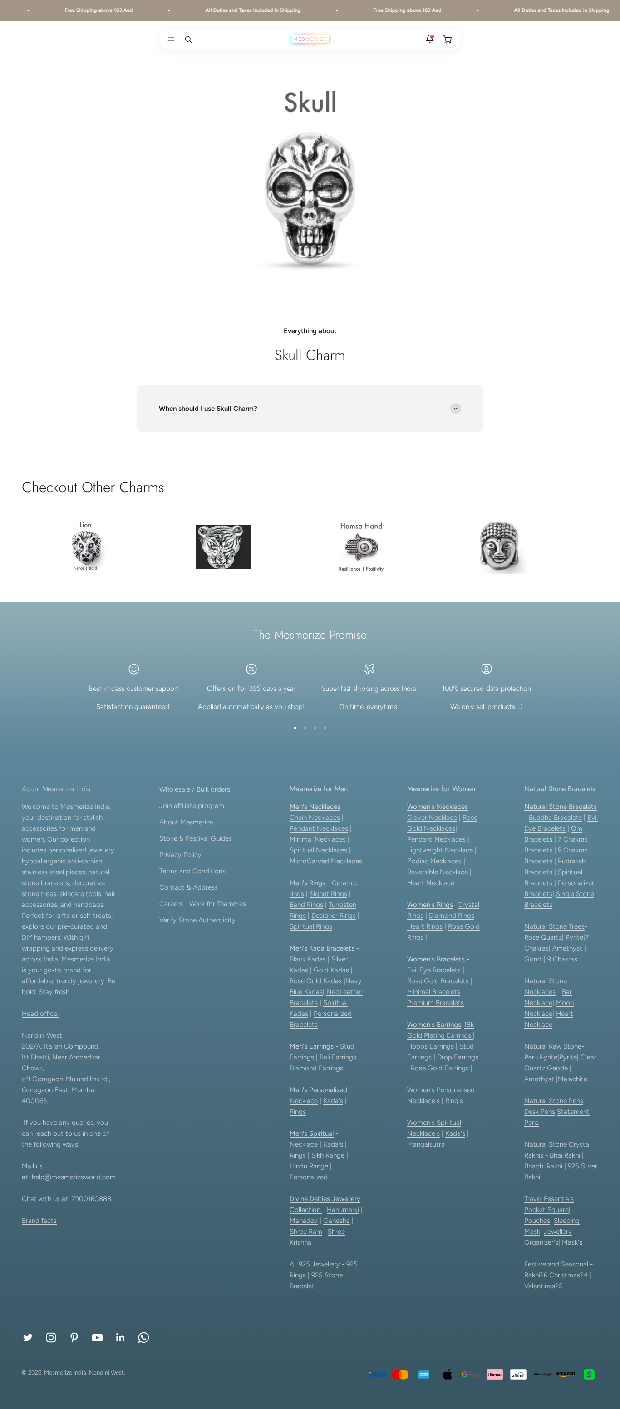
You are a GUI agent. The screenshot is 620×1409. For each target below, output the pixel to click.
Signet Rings (328, 894)
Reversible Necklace (437, 872)
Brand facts (39, 1221)
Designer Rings (333, 915)
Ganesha (336, 1221)
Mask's (572, 1242)
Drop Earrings (457, 1057)
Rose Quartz (543, 937)
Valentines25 (543, 1286)
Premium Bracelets (435, 1003)
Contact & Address (188, 887)
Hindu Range (309, 1166)
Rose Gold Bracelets (438, 981)
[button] (169, 39)
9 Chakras (562, 959)
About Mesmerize (186, 822)
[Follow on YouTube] (97, 1337)
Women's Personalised (441, 1090)
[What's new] (429, 39)
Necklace (304, 1101)
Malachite (572, 1079)
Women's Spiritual (434, 1122)
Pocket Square (546, 1210)
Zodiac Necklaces (434, 861)
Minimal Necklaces (318, 839)
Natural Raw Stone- (554, 1046)
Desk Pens (539, 1112)
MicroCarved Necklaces (326, 861)
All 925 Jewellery (315, 1264)
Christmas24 (568, 1275)
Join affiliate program (191, 806)
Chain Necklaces (315, 817)
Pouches (537, 1221)
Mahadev (304, 1221)
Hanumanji (343, 1210)
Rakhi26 (536, 1275)
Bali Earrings (338, 1057)
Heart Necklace (430, 883)
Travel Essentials (549, 1199)
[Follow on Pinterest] (74, 1337)
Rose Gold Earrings (440, 1068)
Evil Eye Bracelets (434, 970)
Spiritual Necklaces (319, 850)
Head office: (40, 1014)
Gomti (534, 959)
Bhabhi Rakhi (543, 1166)
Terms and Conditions (192, 871)
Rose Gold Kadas (316, 981)
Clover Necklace (432, 817)
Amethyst (567, 948)
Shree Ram (306, 1231)
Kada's (333, 1101)
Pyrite (574, 937)
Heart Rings (425, 926)
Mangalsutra (426, 1144)
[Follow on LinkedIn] (120, 1337)
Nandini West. (107, 1372)
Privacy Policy (180, 855)
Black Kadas (309, 959)
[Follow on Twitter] (28, 1337)
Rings (298, 1112)
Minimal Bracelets (433, 992)
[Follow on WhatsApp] (144, 1337)
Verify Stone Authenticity (197, 920)
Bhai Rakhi (565, 1155)
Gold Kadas (332, 970)
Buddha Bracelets (555, 817)
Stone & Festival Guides (195, 838)
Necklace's (423, 1133)
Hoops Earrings (430, 1046)
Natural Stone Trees (554, 926)
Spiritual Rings (311, 926)
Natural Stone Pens (553, 1101)
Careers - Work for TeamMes (202, 904)
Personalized (309, 1177)
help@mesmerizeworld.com (74, 1177)
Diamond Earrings (316, 1068)
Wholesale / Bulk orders (194, 789)
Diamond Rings (451, 915)
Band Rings (306, 905)
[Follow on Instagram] (51, 1337)
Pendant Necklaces (319, 828)
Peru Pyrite (540, 1057)
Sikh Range (327, 1155)
